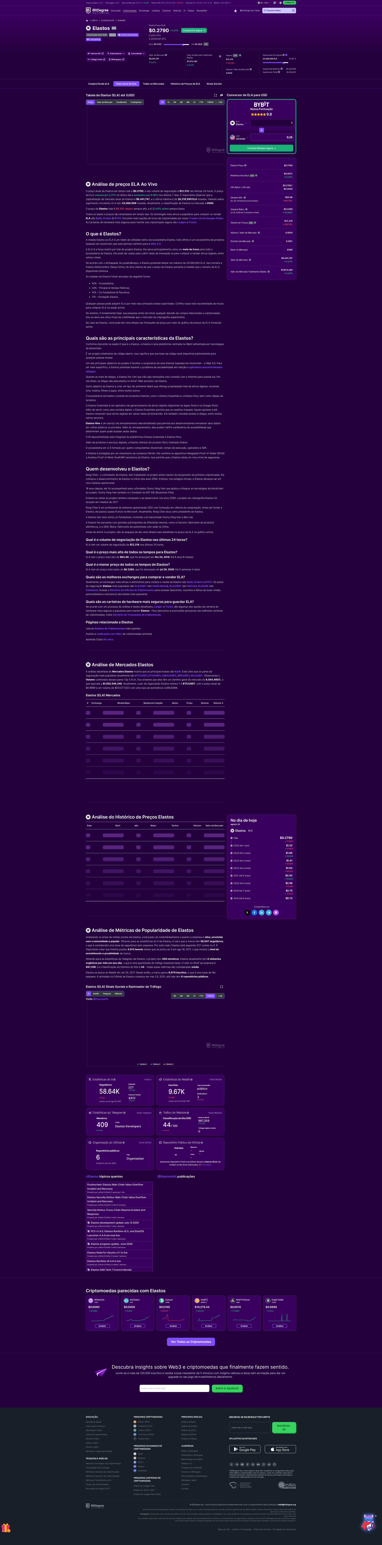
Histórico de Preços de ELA (186, 83)
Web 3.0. (156, 243)
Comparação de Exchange (98, 1467)
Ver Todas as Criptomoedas (191, 1342)
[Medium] (258, 1464)
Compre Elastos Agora (260, 148)
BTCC (117, 218)
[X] (231, 1464)
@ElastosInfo (100, 998)
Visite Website (215, 1112)
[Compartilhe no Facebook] (254, 913)
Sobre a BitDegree (189, 1451)
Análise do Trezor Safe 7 (144, 1490)
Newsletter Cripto (94, 1430)
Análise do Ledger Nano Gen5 (147, 1494)
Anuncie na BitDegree (191, 1472)
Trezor (193, 222)
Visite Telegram (144, 1112)
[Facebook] (247, 1464)
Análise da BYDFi (189, 1434)
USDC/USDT (169, 675)
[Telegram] (237, 1464)
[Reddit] (269, 1464)
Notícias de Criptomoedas (109, 628)
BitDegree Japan (188, 1480)
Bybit (99, 218)
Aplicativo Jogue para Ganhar (99, 1451)
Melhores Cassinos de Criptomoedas (102, 1476)
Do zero (108, 639)
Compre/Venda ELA (99, 83)
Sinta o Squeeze (227, 1388)
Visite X (147, 1079)
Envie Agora (206, 1165)
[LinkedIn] (253, 1464)
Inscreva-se (284, 1427)
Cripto (94, 20)
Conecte (289, 2)
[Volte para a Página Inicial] (88, 20)
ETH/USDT (154, 675)
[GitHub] (274, 1464)
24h (235, 55)
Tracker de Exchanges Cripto (206, 218)
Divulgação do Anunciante (284, 1529)
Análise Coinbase (189, 1438)
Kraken (107, 218)
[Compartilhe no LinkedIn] (262, 913)
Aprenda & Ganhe (93, 1422)
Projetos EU (186, 1463)
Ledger (182, 222)
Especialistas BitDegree (192, 1455)
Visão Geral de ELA (126, 83)
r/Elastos (92, 1176)
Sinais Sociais (214, 83)
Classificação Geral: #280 (97, 35)
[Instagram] (263, 1464)
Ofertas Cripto (92, 1447)
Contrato (185, 1484)
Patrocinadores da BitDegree (194, 1476)
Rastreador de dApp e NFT (98, 1488)
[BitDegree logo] (95, 1505)
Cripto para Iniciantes (95, 1426)
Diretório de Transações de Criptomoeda (137, 614)
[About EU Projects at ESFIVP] (240, 1484)
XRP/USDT (183, 675)
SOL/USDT (197, 675)
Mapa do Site (224, 1529)
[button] (222, 3)
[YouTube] (242, 1464)
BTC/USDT (141, 675)
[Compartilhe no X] (247, 913)
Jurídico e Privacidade (242, 1529)
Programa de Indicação (191, 1467)
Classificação (107, 20)
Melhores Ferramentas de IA (98, 1480)
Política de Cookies (262, 1529)
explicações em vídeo (109, 633)
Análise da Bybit (188, 1422)
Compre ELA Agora (193, 30)
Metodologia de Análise (192, 1459)
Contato (185, 1488)
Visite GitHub (145, 1142)
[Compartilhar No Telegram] (269, 913)
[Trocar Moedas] (261, 130)
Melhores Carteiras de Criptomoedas (102, 1472)
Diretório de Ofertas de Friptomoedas (132, 590)
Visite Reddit (216, 1079)
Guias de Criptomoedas (96, 1434)
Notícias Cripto (92, 1438)
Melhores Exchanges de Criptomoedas (103, 1463)
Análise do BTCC (188, 1430)
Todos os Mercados (154, 83)
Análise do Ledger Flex (144, 1486)
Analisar (102, 1326)
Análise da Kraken (189, 1426)
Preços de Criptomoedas (97, 1484)
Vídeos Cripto (92, 1443)
